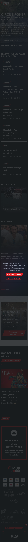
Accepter (10, 278)
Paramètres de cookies (14, 275)
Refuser (18, 278)
